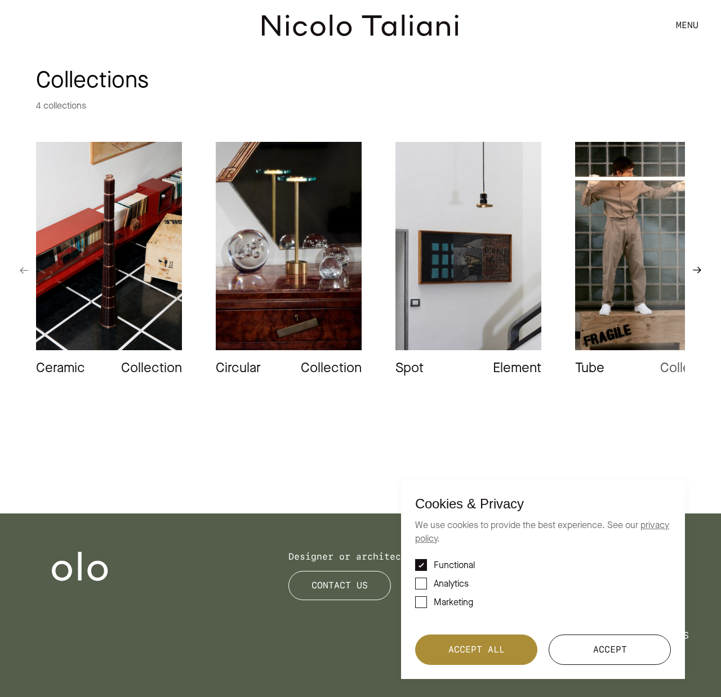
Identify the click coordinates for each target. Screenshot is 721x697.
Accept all (476, 649)
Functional (454, 565)
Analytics (451, 584)
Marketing (453, 602)
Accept (610, 649)
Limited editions (653, 63)
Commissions (667, 103)
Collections (667, 44)
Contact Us (339, 585)
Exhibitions (667, 83)
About (684, 123)
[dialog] (543, 579)
